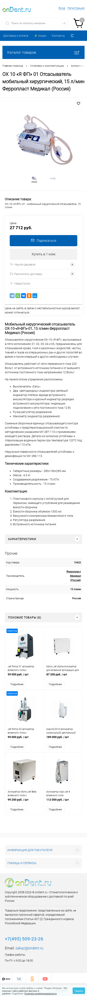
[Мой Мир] (34, 295)
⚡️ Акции (40, 35)
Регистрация (76, 8)
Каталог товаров (21, 52)
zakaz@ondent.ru (29, 948)
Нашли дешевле (24, 264)
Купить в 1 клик (43, 254)
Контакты (58, 35)
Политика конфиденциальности (40, 993)
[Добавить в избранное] (78, 103)
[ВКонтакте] (23, 295)
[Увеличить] (43, 139)
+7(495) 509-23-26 (24, 938)
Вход (62, 8)
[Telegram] (12, 295)
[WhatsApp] (17, 295)
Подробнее (16, 684)
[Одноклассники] (29, 295)
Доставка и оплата (15, 35)
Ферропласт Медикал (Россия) (73, 576)
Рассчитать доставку (28, 274)
